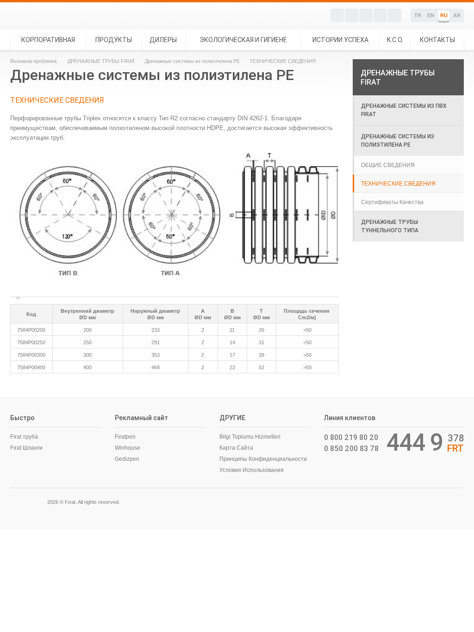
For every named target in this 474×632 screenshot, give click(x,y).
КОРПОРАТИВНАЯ (48, 40)
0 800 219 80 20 (351, 437)
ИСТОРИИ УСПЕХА (340, 40)
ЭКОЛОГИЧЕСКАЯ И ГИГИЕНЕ (243, 40)
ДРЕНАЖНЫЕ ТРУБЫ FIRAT (101, 61)
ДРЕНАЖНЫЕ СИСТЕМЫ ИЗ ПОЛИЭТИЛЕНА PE (397, 140)
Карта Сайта (236, 448)
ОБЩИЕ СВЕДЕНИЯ (388, 165)
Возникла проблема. (34, 61)
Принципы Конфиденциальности (263, 459)
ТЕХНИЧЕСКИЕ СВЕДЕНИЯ (398, 183)
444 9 (415, 442)
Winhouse (127, 448)
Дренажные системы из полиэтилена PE (192, 61)
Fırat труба (24, 437)
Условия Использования (251, 470)
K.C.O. (395, 40)
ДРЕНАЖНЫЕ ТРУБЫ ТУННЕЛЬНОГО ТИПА (389, 226)
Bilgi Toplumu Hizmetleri (250, 437)
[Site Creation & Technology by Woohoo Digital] (451, 501)
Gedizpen (127, 459)
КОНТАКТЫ (437, 40)
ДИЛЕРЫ (163, 40)
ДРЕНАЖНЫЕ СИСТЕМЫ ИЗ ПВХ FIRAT (404, 110)
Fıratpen (125, 437)
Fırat (42, 16)
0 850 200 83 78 (351, 448)
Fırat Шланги (26, 448)
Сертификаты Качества (392, 202)
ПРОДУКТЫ (113, 40)
